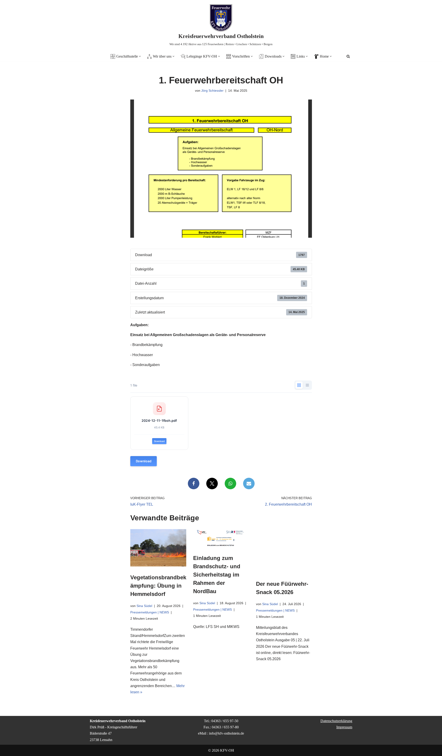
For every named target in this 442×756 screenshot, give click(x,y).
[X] (212, 483)
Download (159, 441)
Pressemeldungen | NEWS (149, 612)
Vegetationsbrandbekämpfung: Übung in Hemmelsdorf (158, 585)
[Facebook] (193, 483)
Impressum (344, 727)
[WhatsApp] (230, 483)
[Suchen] (348, 56)
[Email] (248, 483)
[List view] (307, 385)
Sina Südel (144, 606)
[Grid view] (299, 385)
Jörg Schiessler (212, 90)
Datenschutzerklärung (336, 721)
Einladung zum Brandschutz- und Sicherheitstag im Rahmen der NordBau (216, 574)
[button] (140, 56)
